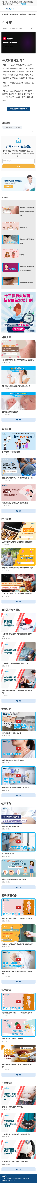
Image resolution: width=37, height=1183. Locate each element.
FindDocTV (14, 14)
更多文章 (18, 420)
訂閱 (18, 166)
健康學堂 (5, 14)
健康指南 (23, 14)
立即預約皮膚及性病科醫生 (18, 109)
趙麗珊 (18, 127)
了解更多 (23, 4)
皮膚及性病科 (8, 127)
